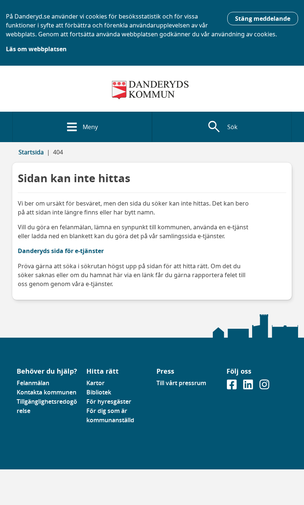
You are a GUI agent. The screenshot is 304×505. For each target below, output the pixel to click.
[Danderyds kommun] (152, 90)
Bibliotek (98, 392)
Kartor (95, 383)
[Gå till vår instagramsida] (264, 387)
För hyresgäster (108, 401)
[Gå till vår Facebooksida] (232, 387)
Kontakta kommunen (46, 392)
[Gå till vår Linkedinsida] (249, 387)
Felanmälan (33, 383)
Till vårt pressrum (181, 383)
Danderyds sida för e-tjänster (61, 251)
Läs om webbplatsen (36, 49)
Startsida (31, 152)
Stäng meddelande (262, 18)
